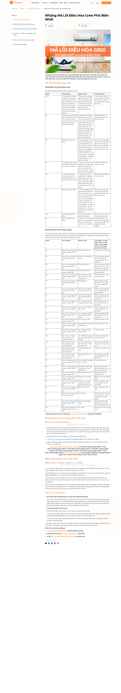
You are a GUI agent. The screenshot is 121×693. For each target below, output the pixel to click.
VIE (97, 3)
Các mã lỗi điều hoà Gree (21, 19)
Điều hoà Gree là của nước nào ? (24, 40)
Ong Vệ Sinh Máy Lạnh (34, 8)
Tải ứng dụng (106, 3)
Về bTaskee (35, 3)
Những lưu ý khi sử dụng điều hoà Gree (24, 34)
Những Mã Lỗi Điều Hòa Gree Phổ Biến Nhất (57, 8)
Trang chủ (15, 8)
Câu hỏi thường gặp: (20, 44)
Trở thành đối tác (74, 3)
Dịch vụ (45, 3)
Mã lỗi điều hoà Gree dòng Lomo (24, 24)
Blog (65, 3)
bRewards (54, 3)
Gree (46, 468)
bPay (61, 3)
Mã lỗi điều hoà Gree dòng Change (24, 29)
